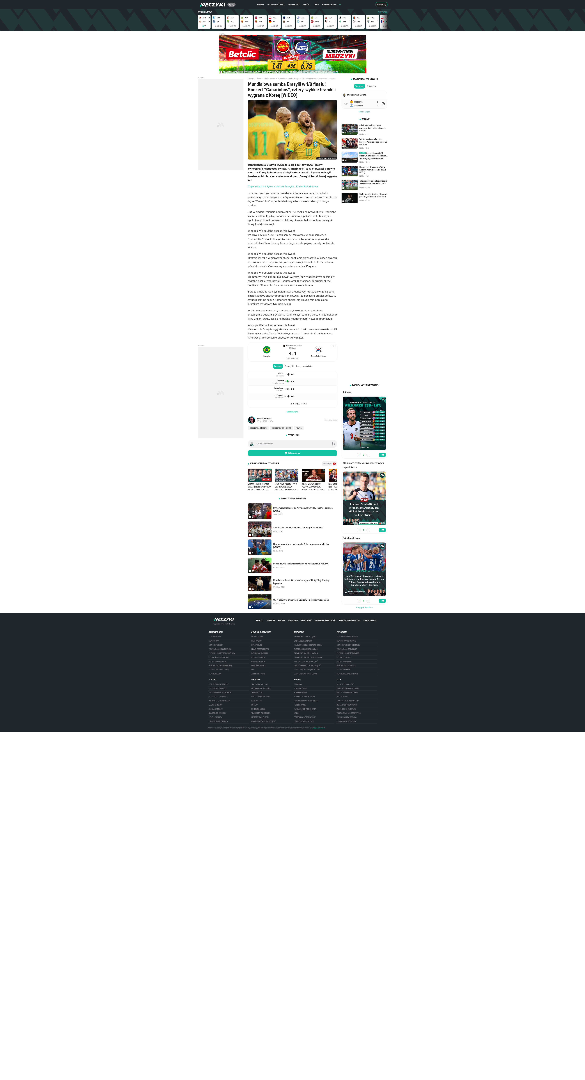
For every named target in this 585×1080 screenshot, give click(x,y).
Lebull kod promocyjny (347, 717)
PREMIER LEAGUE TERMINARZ (348, 653)
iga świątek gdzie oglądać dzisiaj (308, 645)
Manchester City (258, 665)
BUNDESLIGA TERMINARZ (346, 665)
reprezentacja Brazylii (258, 427)
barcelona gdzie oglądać (305, 637)
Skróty (307, 4)
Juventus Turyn (258, 674)
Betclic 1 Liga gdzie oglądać (306, 661)
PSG (252, 670)
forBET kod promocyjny (304, 696)
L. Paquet (279, 395)
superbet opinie (300, 692)
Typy (316, 4)
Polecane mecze (258, 709)
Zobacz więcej (364, 111)
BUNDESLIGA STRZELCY (217, 713)
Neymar (280, 380)
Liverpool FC (256, 645)
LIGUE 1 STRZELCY (215, 717)
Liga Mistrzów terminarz (347, 637)
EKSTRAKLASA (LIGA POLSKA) (220, 649)
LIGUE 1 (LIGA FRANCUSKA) (219, 670)
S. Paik (304, 404)
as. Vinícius (279, 397)
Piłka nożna (270, 78)
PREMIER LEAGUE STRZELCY (219, 701)
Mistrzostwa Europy (260, 717)
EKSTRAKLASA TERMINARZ (347, 649)
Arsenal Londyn (258, 657)
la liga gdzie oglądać (303, 641)
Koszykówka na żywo (260, 696)
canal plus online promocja (306, 653)
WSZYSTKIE (382, 12)
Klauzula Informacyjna (349, 620)
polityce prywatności (318, 728)
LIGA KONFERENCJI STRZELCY (220, 692)
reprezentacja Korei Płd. (281, 427)
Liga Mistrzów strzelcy (219, 684)
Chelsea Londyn (258, 661)
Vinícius (281, 373)
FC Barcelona (257, 637)
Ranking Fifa (256, 701)
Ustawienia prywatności (325, 620)
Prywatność (306, 620)
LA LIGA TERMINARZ (344, 657)
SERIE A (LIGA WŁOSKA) (217, 661)
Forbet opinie (300, 705)
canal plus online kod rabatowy (308, 657)
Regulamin (293, 620)
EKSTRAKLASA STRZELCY (218, 696)
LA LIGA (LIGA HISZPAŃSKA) (219, 657)
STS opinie (298, 684)
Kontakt (260, 620)
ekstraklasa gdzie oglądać (305, 649)
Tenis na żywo (257, 692)
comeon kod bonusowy (347, 721)
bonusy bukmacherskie (304, 721)
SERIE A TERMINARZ (344, 661)
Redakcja (271, 620)
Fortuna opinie (300, 688)
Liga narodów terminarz (347, 674)
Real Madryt (256, 641)
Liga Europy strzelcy (218, 688)
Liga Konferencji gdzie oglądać (307, 665)
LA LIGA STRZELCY (215, 705)
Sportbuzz (293, 4)
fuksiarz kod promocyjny (305, 709)
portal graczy (369, 620)
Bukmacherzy (330, 4)
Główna (251, 78)
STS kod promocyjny (345, 684)
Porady (254, 705)
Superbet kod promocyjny (348, 701)
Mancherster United (260, 649)
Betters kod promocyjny (305, 717)
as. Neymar (280, 375)
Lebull (296, 713)
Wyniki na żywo (275, 4)
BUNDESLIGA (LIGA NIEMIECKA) (220, 665)
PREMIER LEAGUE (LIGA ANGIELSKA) (222, 653)
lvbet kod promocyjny (346, 709)
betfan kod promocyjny (347, 705)
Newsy (260, 4)
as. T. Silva (279, 390)
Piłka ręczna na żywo (260, 688)
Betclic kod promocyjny (347, 692)
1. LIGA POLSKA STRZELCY (218, 721)
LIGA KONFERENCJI (216, 645)
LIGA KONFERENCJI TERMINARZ (348, 645)
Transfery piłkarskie (260, 713)
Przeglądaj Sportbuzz (364, 607)
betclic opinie (342, 696)
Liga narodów (215, 674)
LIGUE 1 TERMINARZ (344, 670)
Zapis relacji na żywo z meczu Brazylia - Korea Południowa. (283, 186)
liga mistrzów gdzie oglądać (263, 721)
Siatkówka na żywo (259, 684)
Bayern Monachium (259, 653)
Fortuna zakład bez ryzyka (349, 713)
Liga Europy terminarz (346, 641)
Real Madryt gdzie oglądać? (306, 701)
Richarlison (278, 388)
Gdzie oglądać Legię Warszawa (307, 670)
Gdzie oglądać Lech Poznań (305, 674)
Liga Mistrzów (215, 637)
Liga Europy (214, 641)
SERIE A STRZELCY (216, 709)
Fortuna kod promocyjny (348, 688)
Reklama (281, 620)
